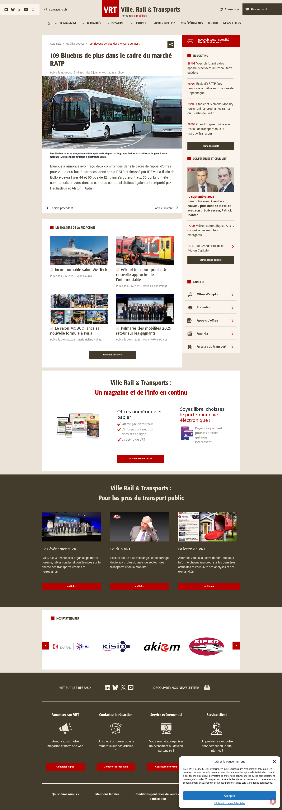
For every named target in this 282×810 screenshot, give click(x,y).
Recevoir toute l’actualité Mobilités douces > (213, 41)
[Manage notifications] (273, 802)
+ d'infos (71, 586)
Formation (204, 307)
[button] (274, 761)
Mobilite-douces (75, 44)
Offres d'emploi (207, 294)
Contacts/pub (58, 9)
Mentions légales (107, 794)
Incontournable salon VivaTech (81, 270)
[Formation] (232, 307)
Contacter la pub (65, 767)
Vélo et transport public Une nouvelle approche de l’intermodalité (143, 275)
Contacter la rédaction (116, 767)
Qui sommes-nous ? (65, 794)
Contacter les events (166, 767)
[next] (236, 646)
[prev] (45, 646)
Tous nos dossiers (112, 355)
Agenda (202, 333)
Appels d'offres (207, 320)
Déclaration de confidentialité (229, 803)
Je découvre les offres (140, 459)
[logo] (71, 646)
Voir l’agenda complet (211, 260)
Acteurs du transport (211, 346)
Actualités (55, 44)
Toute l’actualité (211, 146)
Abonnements (260, 9)
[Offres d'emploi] (232, 294)
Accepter (229, 796)
